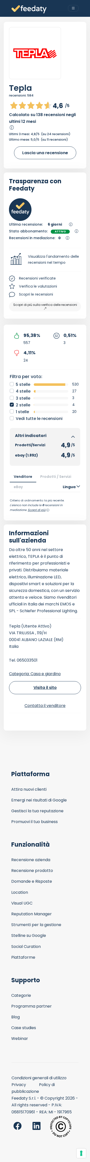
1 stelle (22, 412)
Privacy (19, 1085)
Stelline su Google (28, 935)
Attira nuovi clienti (28, 789)
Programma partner (31, 1006)
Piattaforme (23, 957)
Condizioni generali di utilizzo (39, 1078)
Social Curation (26, 946)
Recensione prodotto (32, 870)
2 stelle (23, 405)
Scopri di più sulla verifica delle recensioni (45, 305)
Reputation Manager (31, 914)
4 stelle (23, 391)
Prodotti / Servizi (55, 476)
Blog (15, 1017)
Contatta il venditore (45, 705)
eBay (18, 486)
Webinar (19, 1038)
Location (19, 892)
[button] (45, 259)
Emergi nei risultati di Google (39, 800)
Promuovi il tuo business (34, 822)
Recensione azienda (30, 860)
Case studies (23, 1028)
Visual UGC (21, 903)
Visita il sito (45, 687)
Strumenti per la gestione (36, 925)
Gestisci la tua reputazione (37, 811)
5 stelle (23, 384)
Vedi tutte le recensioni (39, 418)
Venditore (23, 476)
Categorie (21, 995)
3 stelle (23, 398)
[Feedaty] (29, 9)
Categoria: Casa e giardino (35, 674)
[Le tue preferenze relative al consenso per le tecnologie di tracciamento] (81, 1153)
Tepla (20, 88)
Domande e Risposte (31, 881)
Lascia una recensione (45, 153)
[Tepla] (35, 53)
